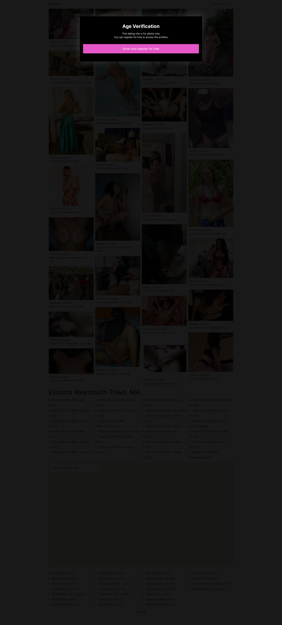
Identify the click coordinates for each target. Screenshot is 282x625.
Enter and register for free (141, 48)
